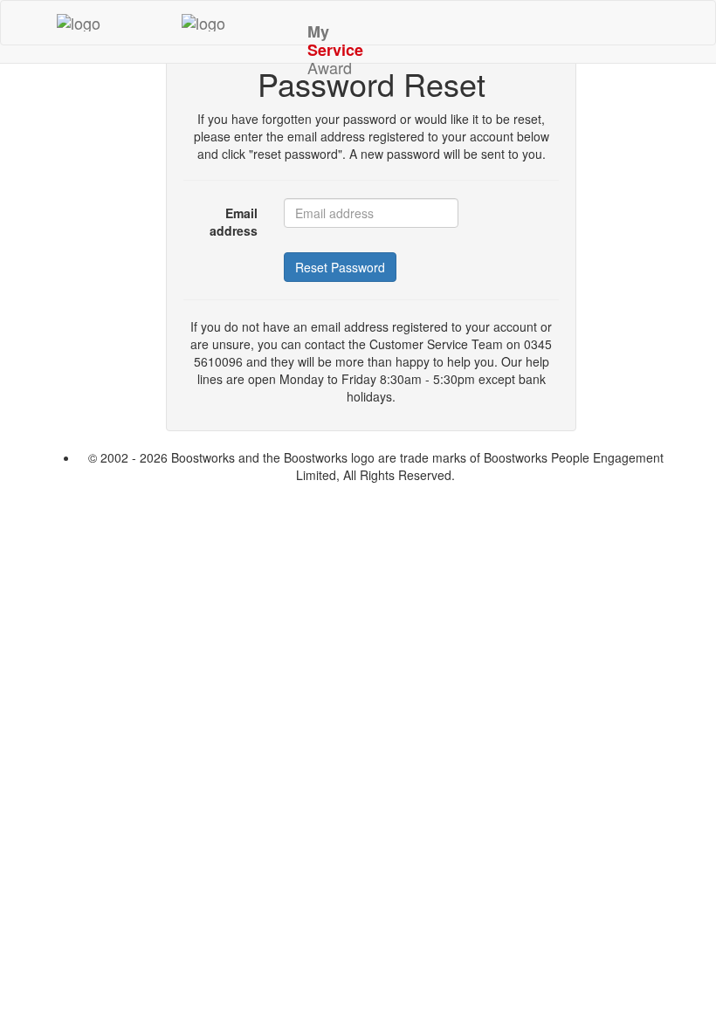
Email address (234, 221)
